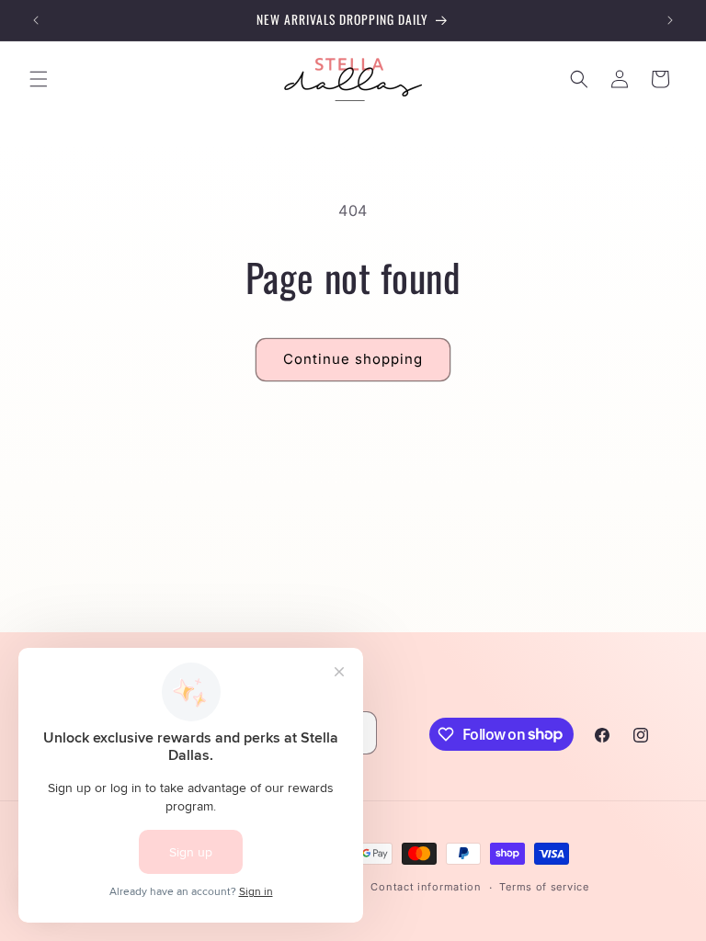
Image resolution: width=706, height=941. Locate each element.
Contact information (425, 886)
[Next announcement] (670, 20)
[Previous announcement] (36, 20)
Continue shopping (353, 359)
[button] (38, 79)
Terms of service (543, 886)
